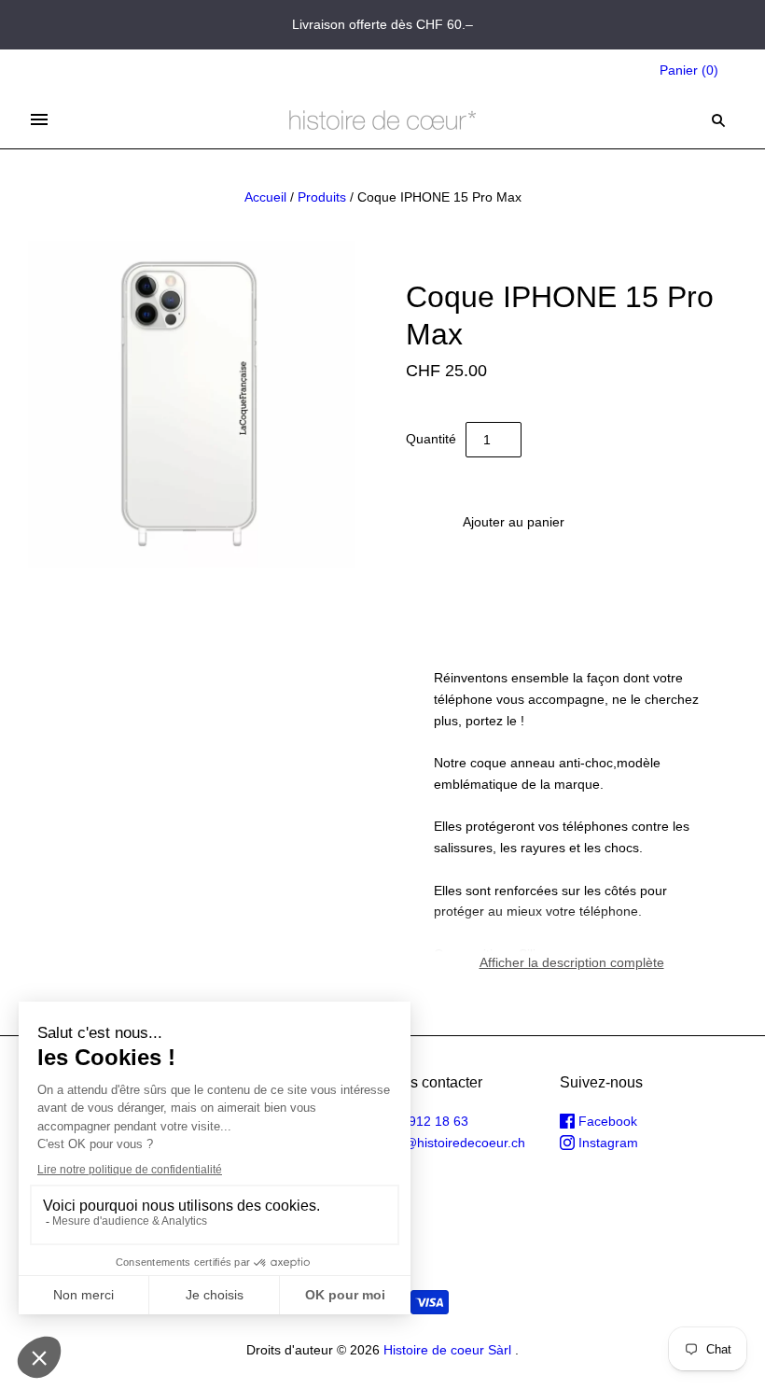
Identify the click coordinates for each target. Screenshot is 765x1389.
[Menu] (39, 119)
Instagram (606, 1142)
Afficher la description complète (572, 962)
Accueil (265, 196)
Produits (322, 196)
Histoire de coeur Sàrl (447, 1349)
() (689, 70)
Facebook (606, 1121)
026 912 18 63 (425, 1121)
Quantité (431, 438)
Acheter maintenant (513, 576)
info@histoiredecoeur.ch (453, 1142)
